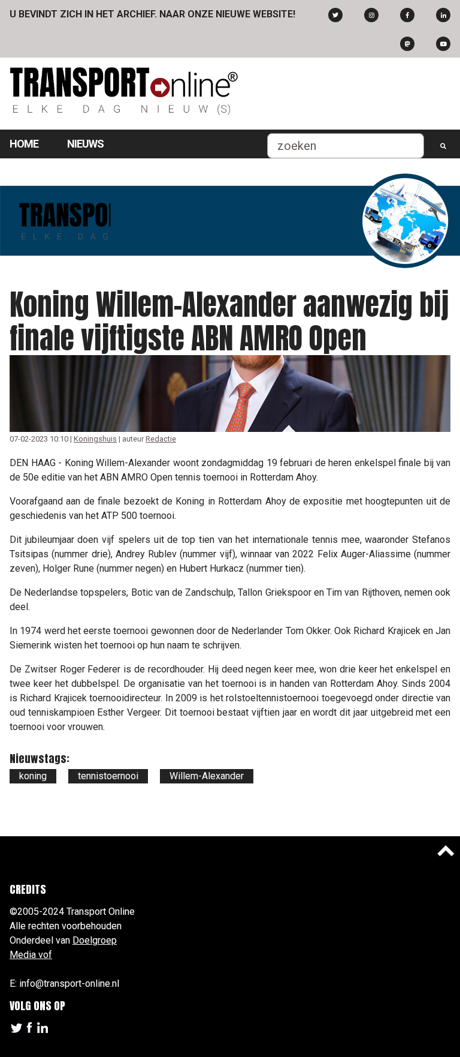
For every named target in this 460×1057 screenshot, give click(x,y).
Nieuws (85, 143)
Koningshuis (95, 438)
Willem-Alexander (207, 776)
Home (24, 143)
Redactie (161, 438)
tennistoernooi (108, 776)
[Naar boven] (445, 850)
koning (33, 776)
